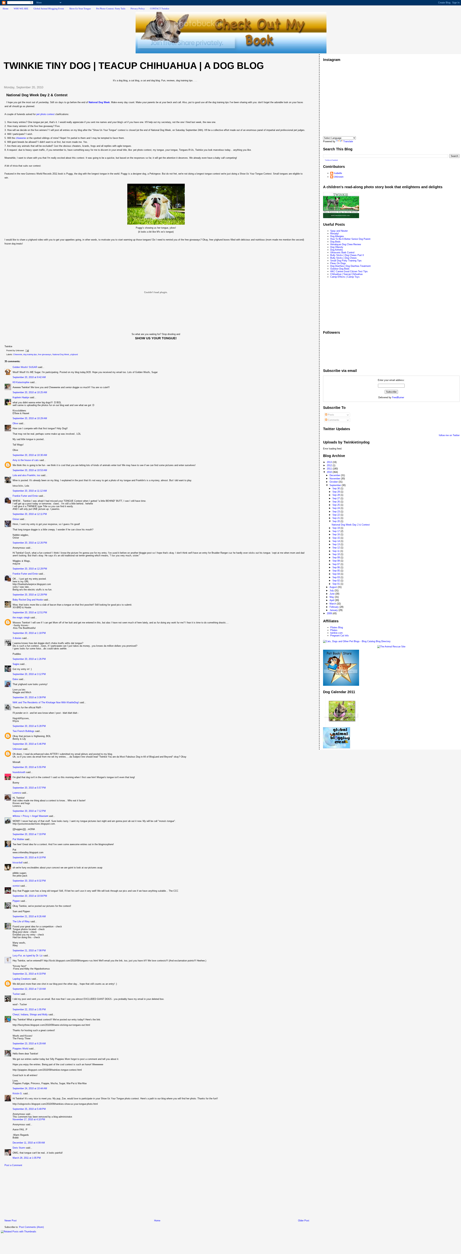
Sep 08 (336, 560)
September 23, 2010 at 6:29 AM (29, 1043)
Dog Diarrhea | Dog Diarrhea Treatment (350, 266)
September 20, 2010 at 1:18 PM (29, 633)
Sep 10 (336, 554)
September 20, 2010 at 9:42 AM (29, 377)
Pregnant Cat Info (339, 635)
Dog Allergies (337, 236)
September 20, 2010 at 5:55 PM (29, 767)
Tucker (16, 994)
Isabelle (338, 173)
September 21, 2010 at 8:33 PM (29, 973)
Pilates (333, 630)
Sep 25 (336, 505)
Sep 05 (336, 570)
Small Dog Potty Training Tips (346, 260)
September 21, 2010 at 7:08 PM (29, 950)
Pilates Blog (336, 627)
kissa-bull (18, 862)
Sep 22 (336, 514)
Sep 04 (336, 574)
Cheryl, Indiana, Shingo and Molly (30, 1014)
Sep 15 (336, 538)
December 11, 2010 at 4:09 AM (29, 1142)
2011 (330, 468)
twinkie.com (336, 633)
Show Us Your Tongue (80, 8)
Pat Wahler (18, 839)
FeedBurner (398, 397)
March (333, 603)
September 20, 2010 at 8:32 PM (29, 880)
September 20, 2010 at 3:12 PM (29, 674)
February (334, 607)
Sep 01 (336, 583)
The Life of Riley (21, 921)
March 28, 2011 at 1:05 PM (27, 1157)
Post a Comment (13, 1165)
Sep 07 (336, 564)
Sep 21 (336, 518)
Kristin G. (18, 1093)
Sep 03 (336, 577)
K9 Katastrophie (21, 382)
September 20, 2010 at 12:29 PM (30, 568)
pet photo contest (45, 114)
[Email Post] (26, 350)
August (334, 587)
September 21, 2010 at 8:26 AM (29, 916)
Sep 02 (336, 580)
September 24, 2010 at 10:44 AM (30, 1088)
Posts (330, 414)
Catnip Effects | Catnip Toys (345, 276)
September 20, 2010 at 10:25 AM (30, 392)
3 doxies (17, 638)
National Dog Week (60, 354)
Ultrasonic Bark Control (342, 252)
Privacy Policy (138, 8)
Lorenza (17, 792)
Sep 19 (336, 528)
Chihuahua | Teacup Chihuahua (346, 274)
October (334, 481)
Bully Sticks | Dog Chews (343, 258)
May (332, 597)
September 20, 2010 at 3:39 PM (29, 697)
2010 (330, 472)
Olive (15, 423)
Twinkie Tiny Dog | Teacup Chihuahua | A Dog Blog (134, 65)
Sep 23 (336, 511)
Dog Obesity (336, 247)
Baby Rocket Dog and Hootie (28, 599)
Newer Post (11, 1220)
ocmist (16, 885)
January (334, 610)
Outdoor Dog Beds (340, 268)
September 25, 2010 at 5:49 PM (29, 1109)
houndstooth (19, 772)
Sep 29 (336, 491)
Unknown (17, 749)
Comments (333, 420)
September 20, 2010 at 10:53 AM (30, 470)
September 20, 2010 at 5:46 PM (29, 744)
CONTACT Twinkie (159, 8)
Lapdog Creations (22, 978)
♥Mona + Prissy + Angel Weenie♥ (30, 816)
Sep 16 (336, 534)
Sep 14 (336, 541)
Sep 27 (336, 498)
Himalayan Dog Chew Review (345, 244)
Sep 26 (336, 501)
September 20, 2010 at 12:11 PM (30, 514)
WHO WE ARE (21, 8)
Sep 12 (336, 547)
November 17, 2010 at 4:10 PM (29, 1119)
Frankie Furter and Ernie (25, 495)
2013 (330, 462)
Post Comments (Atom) (31, 1227)
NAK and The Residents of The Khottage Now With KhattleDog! (46, 702)
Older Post (303, 1220)
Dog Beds (335, 241)
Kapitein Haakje (21, 397)
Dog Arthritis (336, 249)
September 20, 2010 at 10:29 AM (30, 418)
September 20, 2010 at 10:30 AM (30, 455)
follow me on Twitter (449, 435)
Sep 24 (336, 508)
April (332, 600)
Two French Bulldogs (23, 731)
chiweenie (21, 138)
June (332, 593)
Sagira (16, 664)
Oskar (16, 519)
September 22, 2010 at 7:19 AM (29, 989)
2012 (330, 465)
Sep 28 (336, 495)
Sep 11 (336, 551)
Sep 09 (336, 557)
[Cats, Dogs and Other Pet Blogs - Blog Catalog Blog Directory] (357, 641)
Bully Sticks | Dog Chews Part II (347, 255)
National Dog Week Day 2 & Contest (37, 95)
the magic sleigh (21, 617)
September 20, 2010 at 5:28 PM (29, 726)
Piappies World (20, 1048)
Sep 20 (336, 521)
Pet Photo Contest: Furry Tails (110, 8)
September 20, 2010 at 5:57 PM (29, 787)
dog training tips (30, 354)
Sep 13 (336, 544)
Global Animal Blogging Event (48, 8)
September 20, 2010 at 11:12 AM (30, 490)
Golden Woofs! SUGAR (25, 367)
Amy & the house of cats (26, 460)
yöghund (74, 354)
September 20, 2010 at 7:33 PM (29, 834)
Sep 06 (336, 567)
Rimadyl (334, 233)
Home (5, 8)
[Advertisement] (28, 1193)
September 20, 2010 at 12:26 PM (30, 542)
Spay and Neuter (339, 230)
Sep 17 (336, 531)
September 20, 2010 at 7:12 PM (29, 811)
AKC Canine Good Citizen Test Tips (349, 271)
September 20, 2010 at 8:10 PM (29, 857)
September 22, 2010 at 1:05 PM (29, 1009)
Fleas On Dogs (338, 263)
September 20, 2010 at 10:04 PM (30, 896)
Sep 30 (336, 488)
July (332, 590)
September (336, 485)
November (335, 478)
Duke (15, 679)
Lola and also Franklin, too (26, 475)
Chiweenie (17, 354)
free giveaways (44, 354)
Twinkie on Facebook (331, 160)
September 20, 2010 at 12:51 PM (30, 612)
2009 (330, 613)
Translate (348, 141)
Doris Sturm (19, 1147)
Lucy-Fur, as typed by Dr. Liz (28, 955)
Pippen (16, 901)
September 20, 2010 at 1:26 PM (29, 659)
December (335, 475)
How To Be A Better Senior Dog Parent (350, 239)
